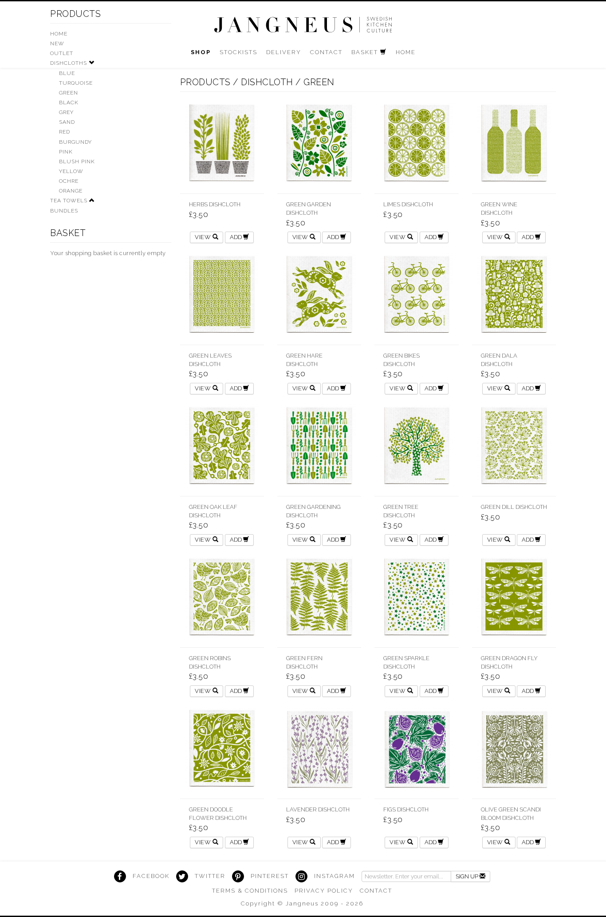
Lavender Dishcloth (318, 809)
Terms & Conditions (250, 890)
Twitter (210, 876)
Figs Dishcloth (406, 809)
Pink (66, 152)
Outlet (61, 53)
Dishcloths (68, 63)
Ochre (69, 181)
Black (69, 102)
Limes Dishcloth (408, 204)
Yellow (71, 171)
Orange (71, 191)
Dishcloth (267, 82)
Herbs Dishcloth (214, 204)
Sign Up (468, 876)
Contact (376, 890)
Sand (67, 122)
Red (64, 132)
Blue (67, 73)
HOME (58, 34)
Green (68, 93)
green (318, 82)
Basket (68, 233)
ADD (236, 237)
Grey (66, 112)
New (57, 43)
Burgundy (75, 142)
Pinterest (270, 876)
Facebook (151, 876)
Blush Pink (77, 161)
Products (75, 13)
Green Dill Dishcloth (514, 507)
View (203, 237)
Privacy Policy (324, 890)
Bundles (64, 211)
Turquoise (76, 83)
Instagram (334, 876)
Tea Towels (68, 200)
